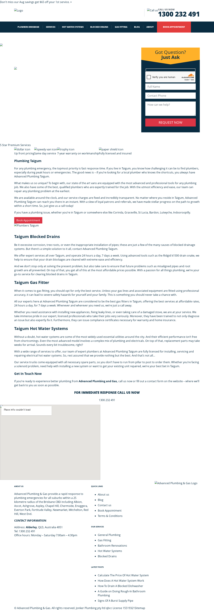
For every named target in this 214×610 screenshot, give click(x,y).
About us (103, 494)
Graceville (131, 212)
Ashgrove (28, 506)
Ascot (17, 506)
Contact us (104, 505)
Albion (78, 502)
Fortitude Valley (41, 510)
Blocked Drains (107, 556)
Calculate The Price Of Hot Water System (123, 575)
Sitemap (140, 608)
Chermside (67, 506)
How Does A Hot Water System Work (121, 580)
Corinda (118, 212)
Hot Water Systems (110, 551)
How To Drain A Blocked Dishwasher (120, 586)
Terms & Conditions (110, 516)
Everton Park (22, 510)
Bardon (154, 212)
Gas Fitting (104, 540)
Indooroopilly (181, 212)
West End (25, 514)
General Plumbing (109, 535)
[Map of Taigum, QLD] (50, 442)
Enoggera (81, 506)
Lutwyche (166, 212)
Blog (100, 500)
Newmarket (60, 510)
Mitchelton (75, 510)
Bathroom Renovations (112, 545)
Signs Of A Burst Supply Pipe (115, 600)
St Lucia (143, 212)
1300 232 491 (179, 12)
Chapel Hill (52, 506)
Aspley (40, 506)
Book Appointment (28, 220)
